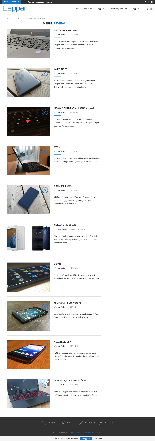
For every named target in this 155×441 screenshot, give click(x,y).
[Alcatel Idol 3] (28, 354)
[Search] (147, 9)
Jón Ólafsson (62, 34)
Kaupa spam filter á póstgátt (92, 432)
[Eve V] (28, 160)
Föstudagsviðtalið (119, 9)
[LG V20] (28, 277)
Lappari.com (76, 432)
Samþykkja (86, 438)
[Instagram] (148, 2)
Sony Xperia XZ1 (63, 186)
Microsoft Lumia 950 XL (67, 303)
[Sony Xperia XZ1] (28, 199)
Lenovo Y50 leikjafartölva (70, 380)
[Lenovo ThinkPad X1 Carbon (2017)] (28, 121)
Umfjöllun (87, 9)
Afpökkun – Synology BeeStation (39, 2)
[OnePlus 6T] (28, 82)
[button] (23, 2)
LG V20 (57, 264)
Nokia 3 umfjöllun (65, 225)
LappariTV (101, 9)
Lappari (135, 9)
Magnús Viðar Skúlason (67, 229)
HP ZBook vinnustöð (66, 30)
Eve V (57, 147)
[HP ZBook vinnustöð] (28, 43)
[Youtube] (152, 2)
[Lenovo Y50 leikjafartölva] (28, 393)
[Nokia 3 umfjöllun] (28, 238)
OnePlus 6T (61, 69)
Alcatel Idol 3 (62, 341)
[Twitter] (146, 2)
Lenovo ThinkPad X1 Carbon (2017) (74, 108)
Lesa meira (98, 438)
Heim (77, 9)
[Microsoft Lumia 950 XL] (28, 315)
